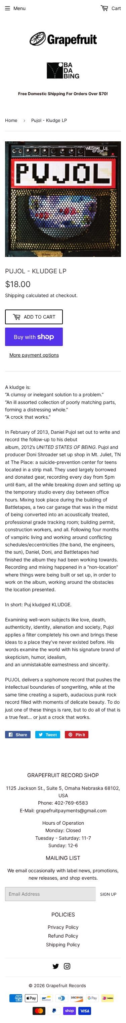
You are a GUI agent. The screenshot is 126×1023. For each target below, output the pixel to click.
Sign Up (108, 894)
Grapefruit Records (66, 985)
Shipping (15, 295)
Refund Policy (63, 936)
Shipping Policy (63, 944)
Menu (19, 8)
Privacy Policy (63, 927)
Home (11, 120)
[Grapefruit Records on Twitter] (55, 967)
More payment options (34, 355)
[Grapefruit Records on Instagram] (67, 967)
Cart (115, 8)
